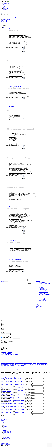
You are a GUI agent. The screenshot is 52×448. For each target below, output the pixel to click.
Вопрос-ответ (39, 306)
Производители (6, 438)
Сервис (37, 305)
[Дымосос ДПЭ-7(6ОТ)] (6, 381)
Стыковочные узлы (14, 369)
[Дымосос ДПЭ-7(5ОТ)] (6, 378)
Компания (3, 418)
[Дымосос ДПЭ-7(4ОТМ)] (7, 406)
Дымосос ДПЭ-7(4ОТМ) (19, 406)
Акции (2, 280)
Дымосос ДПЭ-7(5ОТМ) (19, 384)
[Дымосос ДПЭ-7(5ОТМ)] (7, 384)
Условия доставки (43, 301)
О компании (6, 422)
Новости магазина (6, 337)
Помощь (2, 420)
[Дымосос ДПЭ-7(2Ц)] (6, 391)
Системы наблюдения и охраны (14, 363)
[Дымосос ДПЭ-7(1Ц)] (6, 397)
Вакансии (5, 425)
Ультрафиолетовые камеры (45, 286)
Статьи (4, 436)
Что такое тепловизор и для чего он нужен (10, 355)
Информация (4, 419)
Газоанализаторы (43, 296)
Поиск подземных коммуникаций (43, 290)
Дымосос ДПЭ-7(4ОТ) (18, 387)
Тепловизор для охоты (6, 353)
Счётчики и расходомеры (44, 298)
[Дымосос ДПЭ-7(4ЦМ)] (6, 409)
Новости (5, 424)
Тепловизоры (42, 282)
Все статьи (3, 350)
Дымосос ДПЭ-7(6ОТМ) (19, 394)
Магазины (5, 426)
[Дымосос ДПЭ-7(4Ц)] (6, 403)
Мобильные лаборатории (44, 294)
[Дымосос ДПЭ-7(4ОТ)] (6, 388)
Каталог (5, 27)
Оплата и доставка (40, 299)
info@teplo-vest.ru (6, 19)
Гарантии (38, 304)
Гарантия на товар (43, 303)
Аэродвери (41, 287)
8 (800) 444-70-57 (4, 21)
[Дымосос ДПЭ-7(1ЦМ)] (6, 412)
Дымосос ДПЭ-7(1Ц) (18, 397)
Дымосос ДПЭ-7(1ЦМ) (18, 412)
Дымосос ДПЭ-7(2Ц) (18, 390)
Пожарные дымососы (5, 369)
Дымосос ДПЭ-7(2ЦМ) (18, 400)
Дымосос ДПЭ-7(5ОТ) (18, 378)
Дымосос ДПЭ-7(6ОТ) (18, 381)
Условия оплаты (42, 300)
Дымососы (41, 288)
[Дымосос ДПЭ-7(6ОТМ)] (7, 394)
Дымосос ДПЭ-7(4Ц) (18, 403)
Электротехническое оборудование (43, 292)
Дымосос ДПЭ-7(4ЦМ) (18, 409)
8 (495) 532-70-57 (4, 20)
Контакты (38, 307)
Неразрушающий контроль (45, 295)
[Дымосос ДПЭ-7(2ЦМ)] (6, 400)
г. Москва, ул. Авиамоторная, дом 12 (10, 17)
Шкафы (21, 369)
